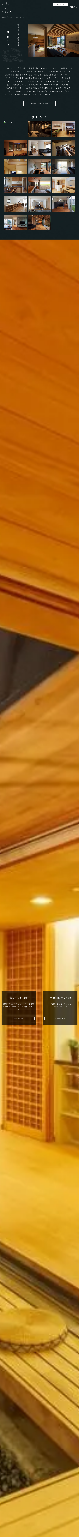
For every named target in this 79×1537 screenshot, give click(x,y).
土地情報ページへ (60, 1018)
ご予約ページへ (18, 1018)
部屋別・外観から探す (39, 103)
